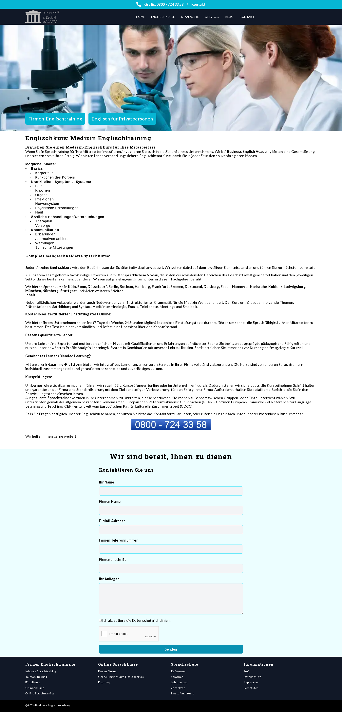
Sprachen (177, 676)
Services (212, 16)
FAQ (247, 671)
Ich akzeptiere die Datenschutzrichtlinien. (136, 620)
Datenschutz (252, 676)
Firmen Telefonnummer (118, 540)
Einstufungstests (182, 693)
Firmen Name (110, 501)
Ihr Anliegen (109, 579)
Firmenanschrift (112, 559)
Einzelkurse (32, 682)
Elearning (104, 682)
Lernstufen (251, 687)
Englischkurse (163, 16)
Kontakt (198, 4)
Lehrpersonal (179, 682)
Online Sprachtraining (39, 693)
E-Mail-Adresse (112, 521)
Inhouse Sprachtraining (40, 671)
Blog (229, 16)
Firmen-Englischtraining (55, 118)
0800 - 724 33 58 (170, 4)
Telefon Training (36, 676)
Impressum (251, 682)
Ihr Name (106, 482)
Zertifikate (178, 687)
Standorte (190, 16)
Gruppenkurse (34, 687)
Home (140, 16)
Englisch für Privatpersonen (122, 118)
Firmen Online (107, 671)
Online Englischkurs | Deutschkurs (121, 676)
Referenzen (178, 671)
